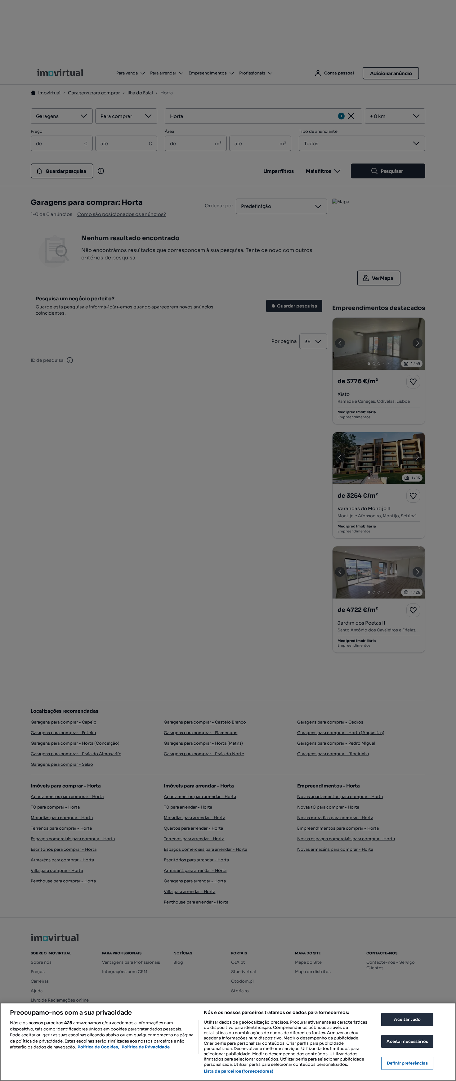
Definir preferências (407, 1063)
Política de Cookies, (99, 1047)
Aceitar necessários (407, 1041)
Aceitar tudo (407, 1019)
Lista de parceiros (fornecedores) (238, 1071)
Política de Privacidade (146, 1047)
